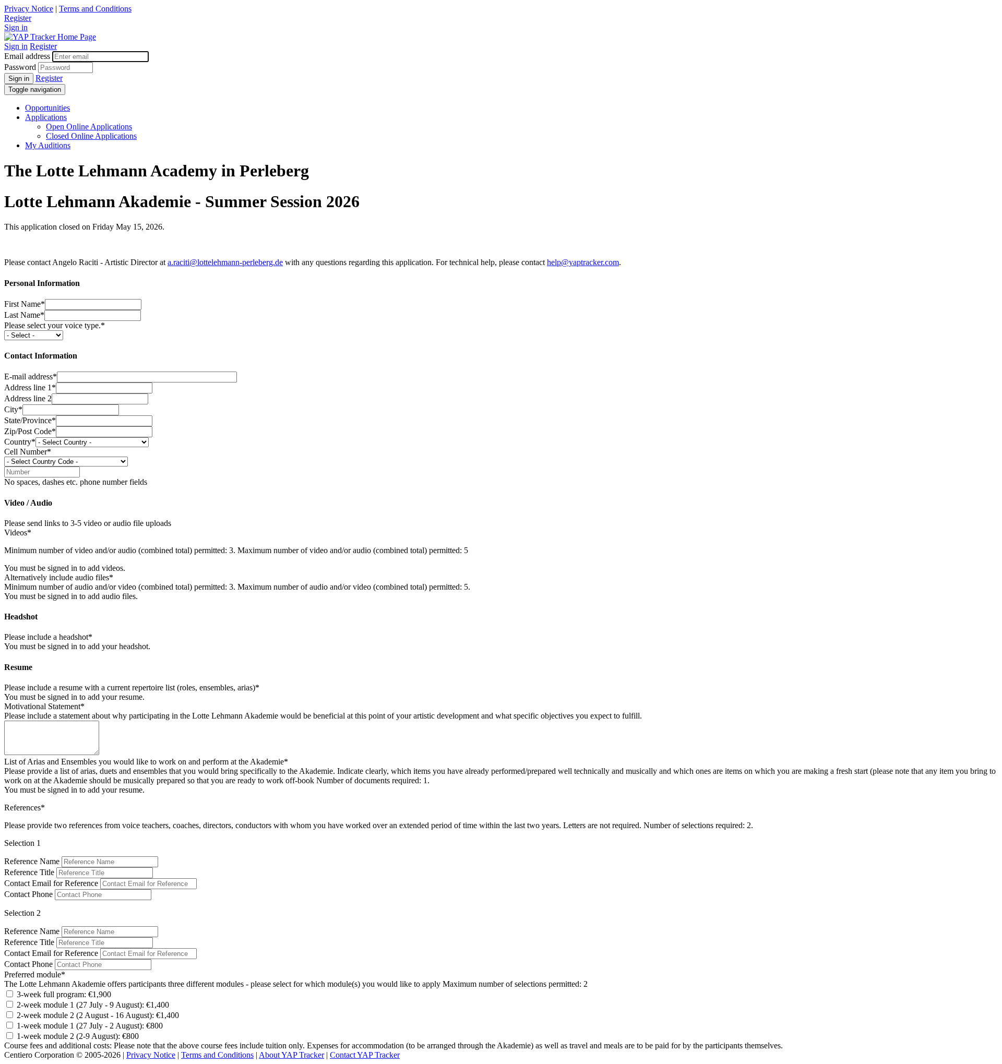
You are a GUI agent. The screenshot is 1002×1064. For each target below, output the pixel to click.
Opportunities (47, 107)
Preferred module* (34, 974)
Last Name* (24, 314)
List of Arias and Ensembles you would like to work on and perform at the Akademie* (146, 761)
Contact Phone (28, 894)
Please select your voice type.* (54, 325)
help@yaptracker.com (583, 262)
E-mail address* (30, 376)
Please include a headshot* (48, 636)
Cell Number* (27, 451)
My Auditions (47, 145)
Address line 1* (30, 387)
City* (13, 409)
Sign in (16, 27)
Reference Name (31, 861)
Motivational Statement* (44, 706)
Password (20, 67)
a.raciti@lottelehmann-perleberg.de (225, 262)
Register (17, 18)
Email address (27, 56)
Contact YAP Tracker (365, 1054)
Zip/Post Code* (30, 431)
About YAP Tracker (291, 1054)
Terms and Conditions (95, 8)
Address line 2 (28, 398)
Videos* (17, 532)
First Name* (24, 304)
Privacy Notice (28, 8)
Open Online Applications (89, 126)
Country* (19, 441)
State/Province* (30, 420)
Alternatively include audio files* (58, 577)
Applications (46, 117)
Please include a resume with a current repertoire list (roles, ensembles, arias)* (131, 687)
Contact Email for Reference (51, 883)
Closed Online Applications (91, 135)
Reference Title (29, 872)
